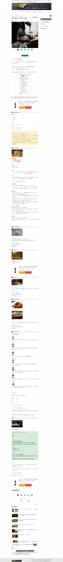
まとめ (21, 93)
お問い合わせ (45, 559)
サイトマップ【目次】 (45, 26)
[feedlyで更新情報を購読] (21, 501)
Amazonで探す (22, 106)
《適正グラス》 (23, 88)
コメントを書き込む (25, 550)
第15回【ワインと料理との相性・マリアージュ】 (17, 326)
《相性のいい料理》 (24, 90)
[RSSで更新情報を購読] (28, 501)
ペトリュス (15, 365)
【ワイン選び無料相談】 (45, 21)
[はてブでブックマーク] (25, 50)
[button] (32, 50)
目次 (24, 75)
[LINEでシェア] (28, 50)
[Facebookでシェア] (21, 50)
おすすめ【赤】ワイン (14, 490)
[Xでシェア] (18, 50)
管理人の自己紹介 (44, 28)
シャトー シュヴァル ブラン (30, 185)
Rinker (23, 481)
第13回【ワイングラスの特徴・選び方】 (16, 294)
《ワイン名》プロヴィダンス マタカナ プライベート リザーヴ (24, 79)
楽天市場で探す (28, 106)
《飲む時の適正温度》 (24, 85)
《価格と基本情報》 (24, 82)
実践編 (18, 490)
